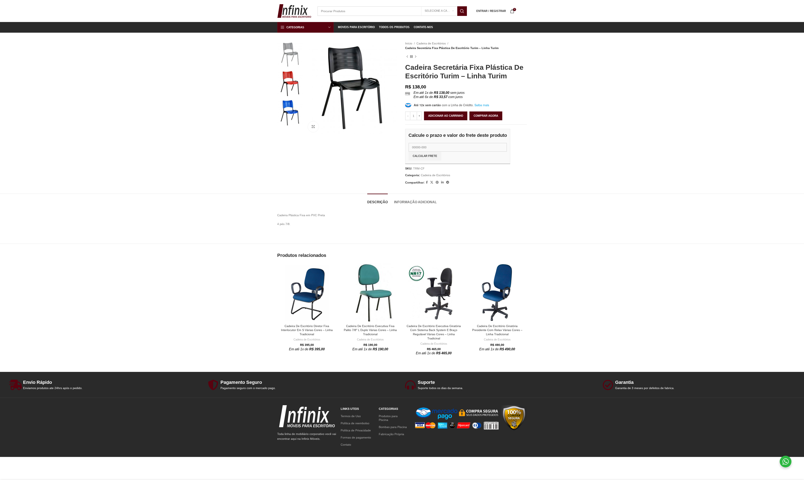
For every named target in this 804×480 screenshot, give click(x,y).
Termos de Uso (351, 416)
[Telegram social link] (447, 182)
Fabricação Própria (391, 434)
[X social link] (431, 182)
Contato (346, 444)
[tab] (377, 200)
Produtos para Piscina (388, 418)
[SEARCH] (462, 11)
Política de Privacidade (356, 430)
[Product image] (306, 292)
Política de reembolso (355, 423)
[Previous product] (407, 57)
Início (408, 43)
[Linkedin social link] (442, 182)
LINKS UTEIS (350, 408)
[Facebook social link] (427, 182)
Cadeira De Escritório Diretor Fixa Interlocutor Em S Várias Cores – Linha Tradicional (307, 330)
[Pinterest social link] (437, 182)
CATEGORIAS (388, 408)
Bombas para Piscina (393, 427)
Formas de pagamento (356, 437)
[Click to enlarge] (313, 127)
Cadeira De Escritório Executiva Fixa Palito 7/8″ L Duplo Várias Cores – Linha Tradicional (370, 330)
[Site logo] (294, 10)
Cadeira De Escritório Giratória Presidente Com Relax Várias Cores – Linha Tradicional (497, 330)
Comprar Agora (486, 115)
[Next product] (416, 57)
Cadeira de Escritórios (431, 43)
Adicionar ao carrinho (445, 115)
